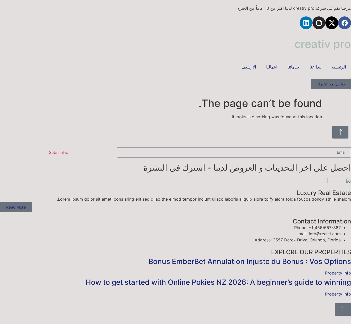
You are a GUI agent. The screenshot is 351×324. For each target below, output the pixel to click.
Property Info (338, 273)
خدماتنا (293, 67)
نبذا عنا (315, 67)
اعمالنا (271, 67)
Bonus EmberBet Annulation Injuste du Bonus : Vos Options (250, 261)
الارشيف (249, 67)
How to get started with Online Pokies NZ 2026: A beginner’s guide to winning (218, 282)
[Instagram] (318, 22)
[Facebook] (344, 22)
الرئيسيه (339, 67)
